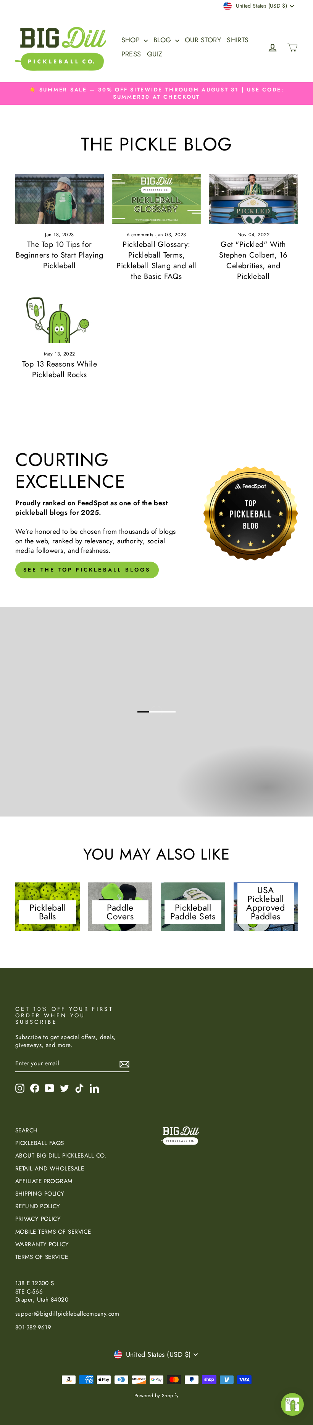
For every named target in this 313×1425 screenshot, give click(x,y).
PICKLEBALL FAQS (39, 1143)
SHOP (131, 40)
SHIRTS (238, 40)
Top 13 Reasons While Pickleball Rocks (59, 369)
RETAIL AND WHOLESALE (49, 1168)
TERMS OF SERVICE (41, 1257)
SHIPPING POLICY (40, 1194)
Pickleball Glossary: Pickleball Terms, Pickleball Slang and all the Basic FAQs (156, 260)
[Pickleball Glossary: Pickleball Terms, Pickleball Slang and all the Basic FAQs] (156, 199)
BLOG (163, 40)
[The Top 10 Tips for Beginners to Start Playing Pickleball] (59, 199)
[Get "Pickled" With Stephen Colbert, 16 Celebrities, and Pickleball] (253, 199)
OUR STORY (203, 40)
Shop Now (265, 795)
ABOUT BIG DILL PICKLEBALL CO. (61, 1155)
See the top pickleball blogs (87, 569)
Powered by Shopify (156, 1395)
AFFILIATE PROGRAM (44, 1181)
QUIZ (155, 54)
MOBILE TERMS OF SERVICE (53, 1232)
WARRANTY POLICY (42, 1244)
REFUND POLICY (37, 1206)
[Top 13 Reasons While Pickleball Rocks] (59, 318)
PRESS (131, 54)
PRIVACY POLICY (38, 1219)
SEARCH (26, 1130)
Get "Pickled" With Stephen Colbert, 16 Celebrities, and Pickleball (253, 260)
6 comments (141, 234)
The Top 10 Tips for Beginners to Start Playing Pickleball (59, 255)
